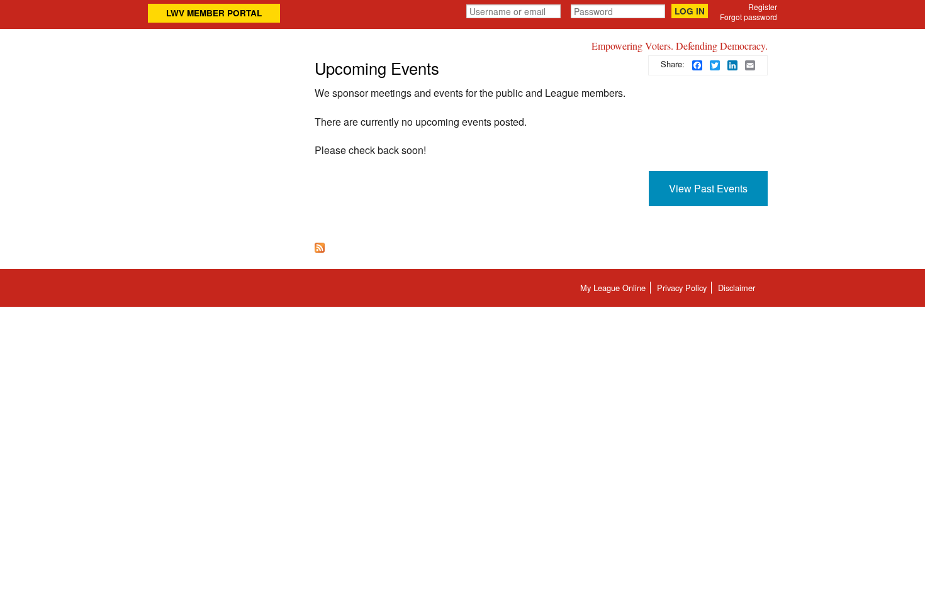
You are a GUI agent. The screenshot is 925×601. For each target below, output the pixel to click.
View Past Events (708, 188)
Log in (690, 11)
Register (762, 6)
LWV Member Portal (214, 13)
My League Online (613, 288)
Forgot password (748, 16)
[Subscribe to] (320, 246)
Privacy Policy (682, 288)
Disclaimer (736, 288)
